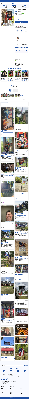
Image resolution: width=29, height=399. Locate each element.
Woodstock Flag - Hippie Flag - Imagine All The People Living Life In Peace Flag (7, 157)
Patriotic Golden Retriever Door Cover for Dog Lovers (7, 321)
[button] (10, 89)
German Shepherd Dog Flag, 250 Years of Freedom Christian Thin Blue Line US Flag (18, 78)
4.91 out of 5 (16, 85)
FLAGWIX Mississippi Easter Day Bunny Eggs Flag (21, 152)
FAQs (10, 388)
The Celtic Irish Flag (19, 301)
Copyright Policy (22, 392)
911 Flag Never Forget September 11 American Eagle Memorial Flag (20, 169)
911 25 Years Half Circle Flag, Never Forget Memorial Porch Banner (21, 215)
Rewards (11, 393)
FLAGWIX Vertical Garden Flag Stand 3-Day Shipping (23, 41)
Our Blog (11, 389)
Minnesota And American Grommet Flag (8, 269)
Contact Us (2, 388)
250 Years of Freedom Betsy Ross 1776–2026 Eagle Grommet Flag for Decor (21, 127)
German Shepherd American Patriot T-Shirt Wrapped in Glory (3, 78)
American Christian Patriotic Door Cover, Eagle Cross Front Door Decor (7, 132)
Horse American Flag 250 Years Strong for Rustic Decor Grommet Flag (21, 258)
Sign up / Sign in (12, 392)
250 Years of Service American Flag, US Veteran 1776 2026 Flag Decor (6, 225)
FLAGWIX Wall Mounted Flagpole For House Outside (23, 44)
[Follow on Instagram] (2, 385)
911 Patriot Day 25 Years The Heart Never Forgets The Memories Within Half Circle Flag (21, 234)
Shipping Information (3, 392)
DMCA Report (21, 393)
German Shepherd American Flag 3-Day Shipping (25, 78)
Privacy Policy (21, 389)
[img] (14, 85)
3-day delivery (24, 71)
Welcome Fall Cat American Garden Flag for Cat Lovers (21, 276)
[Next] (12, 16)
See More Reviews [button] (14, 358)
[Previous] (1, 16)
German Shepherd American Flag (10, 78)
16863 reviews (20, 11)
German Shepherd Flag (22, 37)
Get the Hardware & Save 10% (22, 47)
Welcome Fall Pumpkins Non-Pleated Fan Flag (7, 296)
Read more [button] (16, 172)
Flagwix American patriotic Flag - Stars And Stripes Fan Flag (7, 359)
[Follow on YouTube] (3, 385)
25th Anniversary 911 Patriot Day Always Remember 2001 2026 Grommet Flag (21, 319)
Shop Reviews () (11, 102)
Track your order (3, 389)
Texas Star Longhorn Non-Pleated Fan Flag (8, 175)
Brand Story (21, 388)
